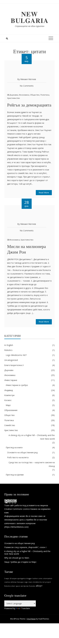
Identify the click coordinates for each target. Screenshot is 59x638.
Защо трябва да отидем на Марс (20, 562)
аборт (39, 585)
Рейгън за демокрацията (29, 105)
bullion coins (37, 578)
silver (13, 586)
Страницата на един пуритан (29, 26)
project (48, 582)
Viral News (31, 619)
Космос (8, 400)
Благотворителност (14, 365)
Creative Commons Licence (17, 509)
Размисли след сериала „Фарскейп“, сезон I (25, 547)
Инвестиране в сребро (17, 385)
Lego (26, 582)
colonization (47, 578)
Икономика (24, 95)
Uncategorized (11, 360)
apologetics (21, 578)
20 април (13, 578)
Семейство (9, 425)
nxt (43, 582)
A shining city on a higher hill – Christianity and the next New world (32, 437)
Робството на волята (17, 457)
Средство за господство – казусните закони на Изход (32, 464)
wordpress (24, 586)
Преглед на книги (14, 447)
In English (8, 345)
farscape (20, 582)
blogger (29, 578)
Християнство (13, 98)
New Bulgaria (29, 17)
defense (13, 582)
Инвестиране (10, 380)
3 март (6, 578)
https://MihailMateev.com (16, 527)
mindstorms (37, 582)
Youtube (32, 586)
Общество (35, 95)
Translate (25, 608)
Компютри (9, 395)
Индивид (8, 390)
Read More (44, 192)
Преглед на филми (15, 474)
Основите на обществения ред (22, 452)
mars (30, 582)
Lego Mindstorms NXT (16, 355)
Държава (13, 95)
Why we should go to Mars (16, 557)
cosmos (7, 582)
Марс (8, 405)
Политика (44, 95)
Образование (10, 410)
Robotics (8, 350)
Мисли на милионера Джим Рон (26, 249)
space (18, 586)
